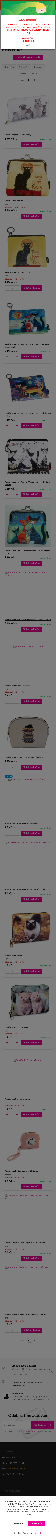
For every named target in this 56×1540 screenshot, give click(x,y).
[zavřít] (49, 6)
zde (40, 1533)
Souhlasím (36, 1523)
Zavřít (28, 45)
